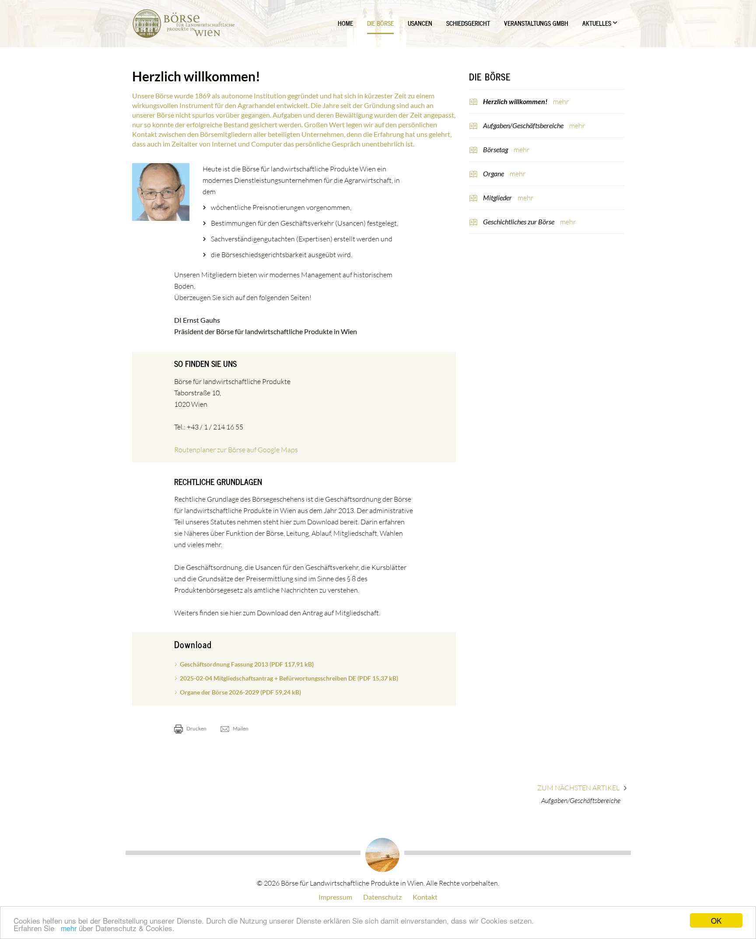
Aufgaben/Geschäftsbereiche (524, 125)
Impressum (335, 897)
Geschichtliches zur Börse (519, 221)
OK (716, 920)
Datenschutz (382, 897)
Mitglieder (498, 197)
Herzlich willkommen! (516, 101)
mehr (69, 928)
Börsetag (496, 149)
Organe (494, 173)
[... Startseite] (183, 23)
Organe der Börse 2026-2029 (240, 692)
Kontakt (425, 897)
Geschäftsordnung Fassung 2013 (247, 664)
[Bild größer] (161, 192)
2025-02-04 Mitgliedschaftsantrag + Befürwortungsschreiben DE (289, 678)
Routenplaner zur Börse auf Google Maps (236, 449)
